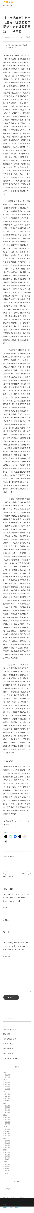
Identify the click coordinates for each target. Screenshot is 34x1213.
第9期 (28, 37)
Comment (7, 956)
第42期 (7, 1098)
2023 (5, 1103)
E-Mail (6, 920)
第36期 (7, 1117)
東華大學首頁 (8, 1053)
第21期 (7, 1159)
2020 (5, 1138)
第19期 (7, 1166)
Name (6, 908)
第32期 (7, 1129)
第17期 (7, 1171)
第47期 (7, 1084)
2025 (5, 1080)
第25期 (7, 1147)
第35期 (7, 1120)
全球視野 (11, 856)
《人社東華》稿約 (9, 1039)
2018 (5, 1161)
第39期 (7, 1108)
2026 (5, 1072)
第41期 (7, 1100)
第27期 (7, 1143)
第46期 (7, 1087)
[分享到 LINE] (10, 836)
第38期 (7, 1110)
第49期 (7, 1077)
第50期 (7, 1075)
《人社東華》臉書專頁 (11, 1058)
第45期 (7, 1089)
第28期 (7, 1141)
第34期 (7, 1122)
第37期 (7, 1112)
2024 (5, 1091)
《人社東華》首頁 (9, 1029)
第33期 (7, 1124)
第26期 (7, 1145)
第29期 (7, 1136)
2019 (5, 1150)
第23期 (7, 1155)
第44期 (7, 1094)
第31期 (7, 1131)
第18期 (7, 1168)
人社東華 (8, 2)
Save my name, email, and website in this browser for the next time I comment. (16, 946)
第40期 (7, 1106)
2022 (5, 1115)
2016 (22, 37)
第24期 (7, 1152)
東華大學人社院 (9, 1049)
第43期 (7, 1096)
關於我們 (6, 1034)
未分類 (5, 1173)
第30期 (7, 1133)
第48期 (7, 1082)
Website (7, 932)
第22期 (7, 1157)
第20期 (7, 1164)
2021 (5, 1126)
